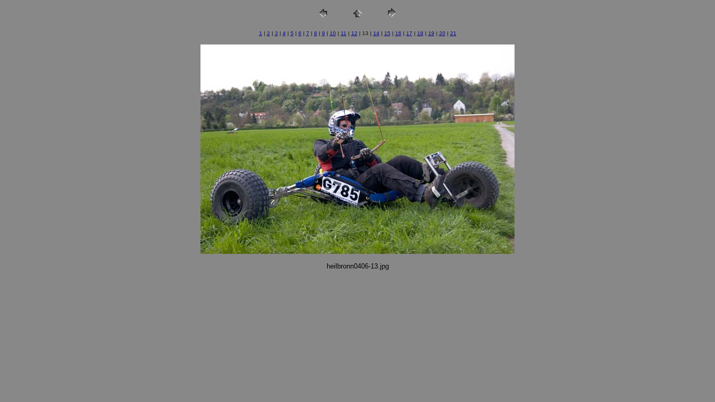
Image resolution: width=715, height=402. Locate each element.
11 (344, 33)
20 (442, 33)
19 (431, 33)
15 (387, 33)
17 (409, 33)
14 (376, 33)
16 (398, 33)
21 (453, 33)
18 (420, 33)
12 (354, 33)
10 (333, 33)
